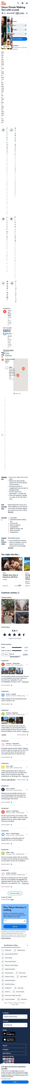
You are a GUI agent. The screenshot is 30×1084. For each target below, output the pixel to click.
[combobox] (15, 656)
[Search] (18, 3)
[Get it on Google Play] (9, 1034)
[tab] (10, 945)
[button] (7, 13)
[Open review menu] (27, 664)
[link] (11, 572)
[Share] (27, 13)
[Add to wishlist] (20, 558)
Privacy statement (6, 938)
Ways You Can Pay (8, 1056)
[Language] (22, 3)
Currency (5, 1021)
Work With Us (7, 1053)
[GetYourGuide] (3, 3)
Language (6, 1013)
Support (5, 1045)
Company (5, 1049)
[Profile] (27, 3)
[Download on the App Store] (9, 1039)
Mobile (5, 1030)
